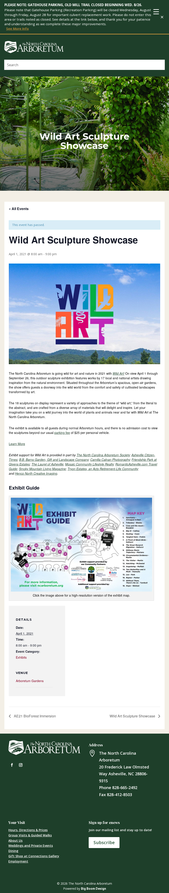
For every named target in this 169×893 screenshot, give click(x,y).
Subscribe (104, 842)
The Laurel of (47, 464)
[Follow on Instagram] (20, 764)
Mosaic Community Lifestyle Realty (89, 464)
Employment (18, 861)
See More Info (17, 28)
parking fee (62, 432)
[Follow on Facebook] (11, 764)
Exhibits (21, 657)
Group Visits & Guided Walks (30, 835)
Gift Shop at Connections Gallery (33, 856)
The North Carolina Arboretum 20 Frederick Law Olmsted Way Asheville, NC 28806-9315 (124, 766)
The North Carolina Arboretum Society (103, 455)
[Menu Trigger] (156, 11)
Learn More (17, 444)
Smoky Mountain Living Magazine (42, 469)
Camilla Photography (110, 459)
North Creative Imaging (36, 473)
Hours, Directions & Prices (28, 830)
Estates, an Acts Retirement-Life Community (103, 469)
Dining (13, 851)
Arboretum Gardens (30, 681)
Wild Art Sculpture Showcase (133, 715)
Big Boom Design (93, 888)
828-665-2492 (124, 787)
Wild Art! (118, 373)
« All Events (19, 208)
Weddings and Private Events (30, 845)
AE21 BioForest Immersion (34, 715)
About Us (15, 840)
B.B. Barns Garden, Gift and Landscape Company (53, 459)
